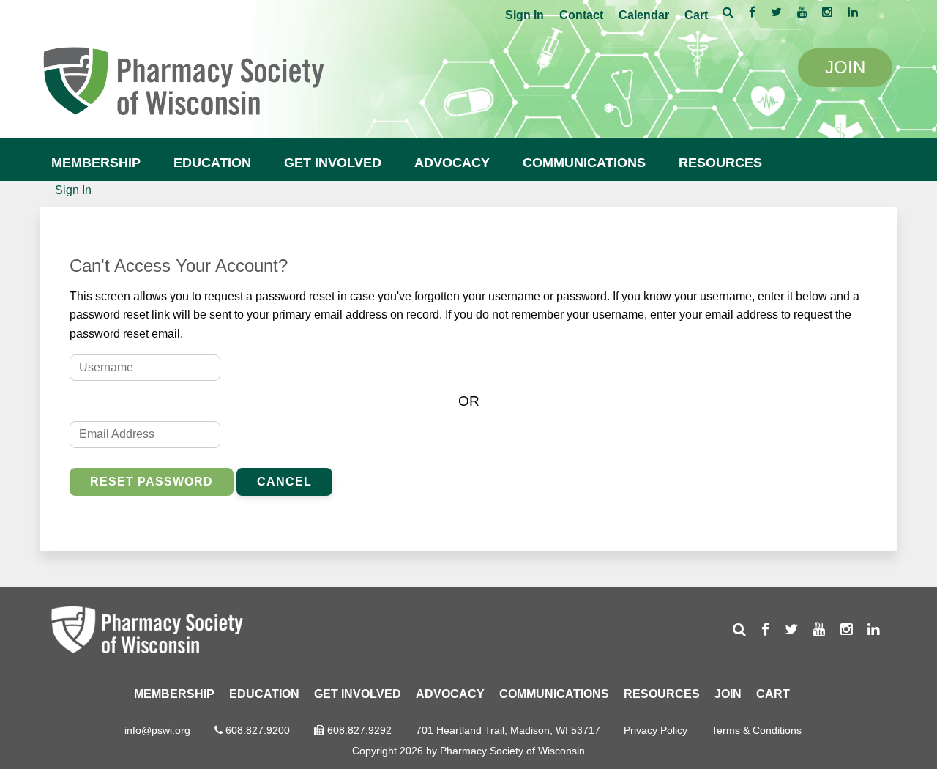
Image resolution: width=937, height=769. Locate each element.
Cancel (284, 481)
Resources (720, 162)
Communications (584, 162)
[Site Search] (728, 12)
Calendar (644, 15)
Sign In (524, 15)
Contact (581, 15)
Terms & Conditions (757, 730)
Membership (96, 162)
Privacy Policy (655, 730)
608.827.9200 (257, 730)
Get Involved (332, 162)
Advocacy (452, 162)
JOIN (845, 67)
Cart (696, 15)
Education (212, 162)
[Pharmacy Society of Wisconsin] (183, 79)
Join (728, 694)
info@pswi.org (157, 730)
